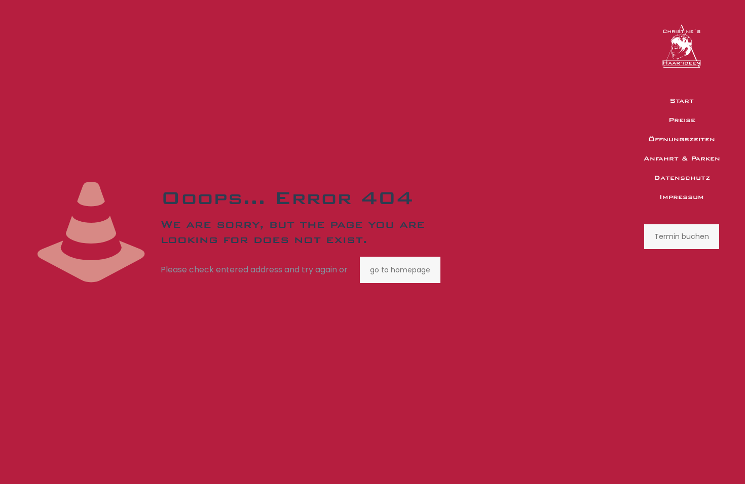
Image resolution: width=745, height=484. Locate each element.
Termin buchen (681, 236)
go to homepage (400, 270)
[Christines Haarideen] (681, 46)
